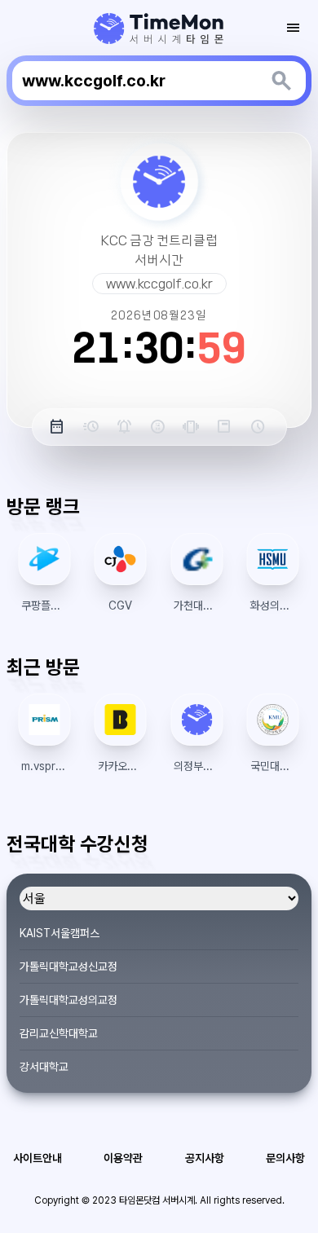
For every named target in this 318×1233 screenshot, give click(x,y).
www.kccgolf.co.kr (159, 283)
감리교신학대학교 (59, 1033)
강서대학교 (44, 1066)
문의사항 (285, 1158)
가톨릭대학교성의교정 (68, 999)
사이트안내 (37, 1158)
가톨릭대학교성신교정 (68, 966)
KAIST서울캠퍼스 (59, 933)
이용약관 (123, 1158)
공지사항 (204, 1158)
